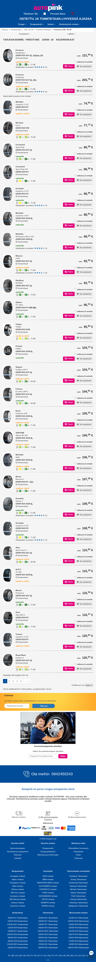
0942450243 (61, 774)
